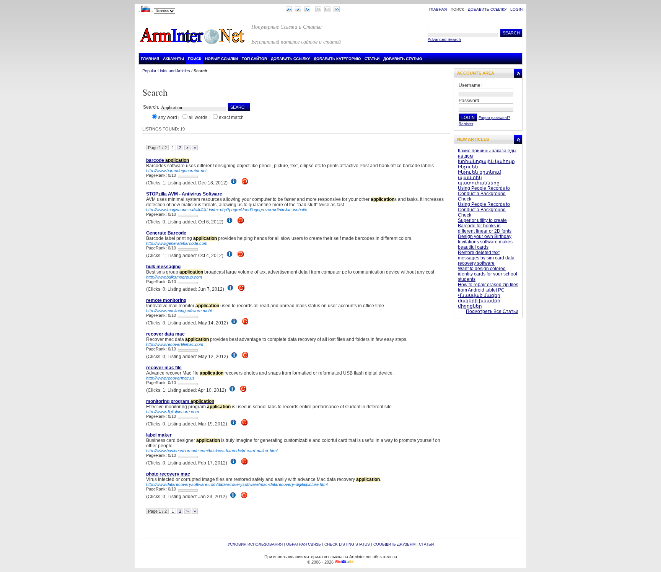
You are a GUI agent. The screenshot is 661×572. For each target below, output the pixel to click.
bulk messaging (163, 266)
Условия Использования (255, 544)
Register (466, 124)
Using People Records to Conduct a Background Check (484, 194)
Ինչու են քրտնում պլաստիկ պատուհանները (479, 177)
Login (516, 9)
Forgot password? (494, 118)
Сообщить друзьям (394, 544)
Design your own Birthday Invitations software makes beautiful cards (485, 242)
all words (198, 117)
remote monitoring (166, 300)
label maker (159, 435)
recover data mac (165, 334)
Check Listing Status (347, 544)
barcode (167, 160)
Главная (438, 9)
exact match (231, 117)
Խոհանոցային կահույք (486, 161)
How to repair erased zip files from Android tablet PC (488, 287)
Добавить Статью (402, 59)
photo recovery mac (168, 474)
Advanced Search (444, 39)
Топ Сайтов (254, 59)
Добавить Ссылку (487, 9)
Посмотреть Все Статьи (492, 311)
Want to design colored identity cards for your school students (487, 274)
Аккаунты (173, 59)
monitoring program (180, 401)
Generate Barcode (166, 233)
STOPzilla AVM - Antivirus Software (184, 194)
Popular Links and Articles (166, 70)
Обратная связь (303, 544)
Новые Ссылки (221, 59)
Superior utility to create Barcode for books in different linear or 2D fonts (484, 226)
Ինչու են (468, 166)
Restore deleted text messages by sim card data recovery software (486, 258)
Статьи (372, 59)
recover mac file (164, 367)
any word (167, 117)
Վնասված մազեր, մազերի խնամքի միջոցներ (479, 301)
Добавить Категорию (337, 59)
